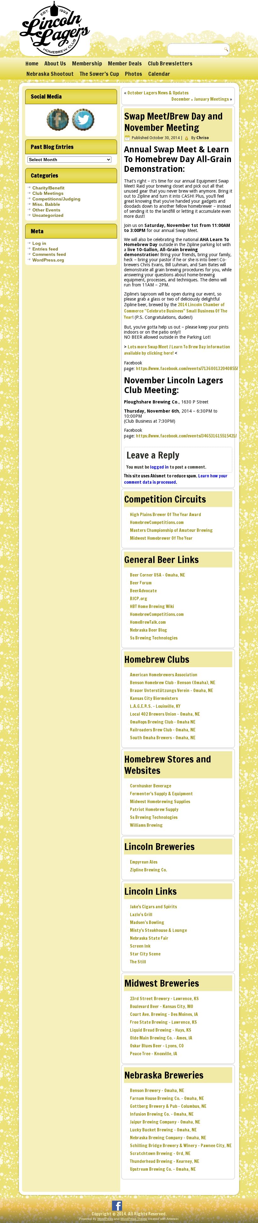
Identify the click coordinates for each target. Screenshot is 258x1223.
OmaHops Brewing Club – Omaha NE (162, 722)
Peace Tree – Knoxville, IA (153, 1054)
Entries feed (45, 248)
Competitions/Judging (56, 198)
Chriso (202, 138)
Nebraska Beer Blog (148, 630)
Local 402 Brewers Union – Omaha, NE (165, 714)
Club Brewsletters (170, 63)
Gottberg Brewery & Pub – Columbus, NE (168, 1106)
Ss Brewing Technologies (153, 638)
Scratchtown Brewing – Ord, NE (160, 1153)
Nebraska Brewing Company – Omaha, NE (168, 1138)
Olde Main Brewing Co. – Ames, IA (161, 1038)
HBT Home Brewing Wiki (152, 606)
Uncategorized (48, 215)
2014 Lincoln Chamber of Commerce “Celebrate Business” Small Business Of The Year (175, 311)
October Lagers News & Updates (157, 93)
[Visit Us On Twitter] (84, 131)
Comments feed (49, 254)
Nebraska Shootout (50, 74)
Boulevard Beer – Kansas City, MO (161, 1006)
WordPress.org (48, 259)
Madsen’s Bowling (147, 922)
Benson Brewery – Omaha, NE (157, 1090)
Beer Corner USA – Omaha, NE (157, 575)
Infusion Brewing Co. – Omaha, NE (162, 1114)
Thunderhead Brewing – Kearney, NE (164, 1161)
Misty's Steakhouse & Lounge (158, 930)
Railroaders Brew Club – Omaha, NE (162, 730)
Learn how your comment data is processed (175, 479)
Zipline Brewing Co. (148, 870)
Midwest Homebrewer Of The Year (161, 538)
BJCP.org (138, 598)
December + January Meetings (200, 99)
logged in (159, 467)
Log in (39, 243)
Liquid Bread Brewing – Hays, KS (160, 1030)
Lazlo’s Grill (141, 914)
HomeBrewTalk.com (148, 622)
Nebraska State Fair (149, 938)
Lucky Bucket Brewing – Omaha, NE (163, 1130)
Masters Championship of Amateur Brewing (171, 530)
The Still (138, 962)
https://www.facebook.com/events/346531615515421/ (186, 436)
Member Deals (125, 63)
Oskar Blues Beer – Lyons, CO (157, 1046)
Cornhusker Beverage (150, 786)
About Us (55, 63)
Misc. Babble (46, 204)
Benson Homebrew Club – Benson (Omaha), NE (172, 682)
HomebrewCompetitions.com (157, 522)
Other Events (46, 209)
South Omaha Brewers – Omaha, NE (162, 738)
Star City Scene (145, 954)
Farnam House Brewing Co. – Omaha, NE (167, 1098)
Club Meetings (48, 193)
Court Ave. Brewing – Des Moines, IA (164, 1014)
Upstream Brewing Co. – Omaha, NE (163, 1169)
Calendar (159, 74)
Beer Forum (141, 583)
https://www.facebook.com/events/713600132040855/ (187, 368)
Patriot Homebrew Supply (154, 809)
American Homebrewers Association (163, 675)
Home (31, 63)
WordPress (105, 1218)
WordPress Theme (134, 1218)
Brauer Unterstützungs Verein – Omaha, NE (171, 690)
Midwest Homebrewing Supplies (160, 801)
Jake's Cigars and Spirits (153, 907)
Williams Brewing (146, 825)
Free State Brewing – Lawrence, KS (163, 1022)
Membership (87, 63)
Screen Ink (140, 946)
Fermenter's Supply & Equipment (161, 794)
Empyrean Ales (143, 862)
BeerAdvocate (143, 591)
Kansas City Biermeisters (154, 698)
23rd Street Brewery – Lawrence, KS (164, 998)
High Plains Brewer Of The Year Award (165, 514)
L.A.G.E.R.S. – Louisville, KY (155, 706)
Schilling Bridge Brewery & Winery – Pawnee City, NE (181, 1145)
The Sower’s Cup (99, 74)
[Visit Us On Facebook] (58, 131)
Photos (133, 74)
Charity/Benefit (48, 187)
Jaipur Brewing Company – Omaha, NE (165, 1122)
